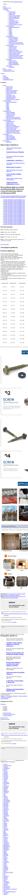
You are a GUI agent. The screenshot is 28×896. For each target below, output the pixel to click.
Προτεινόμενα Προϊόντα (12, 696)
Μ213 (10, 29)
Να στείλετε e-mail (5, 719)
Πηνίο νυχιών (12, 11)
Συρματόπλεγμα (13, 41)
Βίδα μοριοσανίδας (13, 63)
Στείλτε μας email (5, 244)
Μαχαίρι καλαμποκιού (14, 27)
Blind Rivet (11, 67)
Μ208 (10, 32)
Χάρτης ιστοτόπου (23, 696)
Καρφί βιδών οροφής (14, 22)
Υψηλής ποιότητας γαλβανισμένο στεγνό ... (13, 183)
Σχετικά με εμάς (7, 8)
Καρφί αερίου (12, 13)
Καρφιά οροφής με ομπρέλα (15, 24)
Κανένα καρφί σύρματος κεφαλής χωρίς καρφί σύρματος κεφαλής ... (13, 664)
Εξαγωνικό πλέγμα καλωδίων (16, 42)
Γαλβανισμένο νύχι (13, 23)
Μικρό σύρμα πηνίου (14, 50)
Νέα (4, 68)
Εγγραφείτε (3, 704)
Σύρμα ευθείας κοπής (14, 54)
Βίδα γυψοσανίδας (13, 62)
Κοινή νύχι (11, 19)
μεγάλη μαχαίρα (10, 26)
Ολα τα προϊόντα (4, 698)
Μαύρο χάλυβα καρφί (14, 17)
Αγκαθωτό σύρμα (13, 46)
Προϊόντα (5, 9)
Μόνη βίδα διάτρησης (8, 79)
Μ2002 (10, 35)
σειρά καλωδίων (10, 45)
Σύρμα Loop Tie (13, 49)
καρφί (7, 10)
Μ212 (10, 31)
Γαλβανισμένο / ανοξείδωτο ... (15, 160)
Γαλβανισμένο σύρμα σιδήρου (16, 58)
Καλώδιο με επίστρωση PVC (16, 51)
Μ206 (10, 33)
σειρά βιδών (9, 59)
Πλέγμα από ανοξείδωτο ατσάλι (16, 44)
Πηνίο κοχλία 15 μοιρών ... (14, 167)
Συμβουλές (3, 696)
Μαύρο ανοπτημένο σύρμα (15, 56)
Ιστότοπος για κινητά (6, 697)
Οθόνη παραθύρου (13, 37)
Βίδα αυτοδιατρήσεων (14, 64)
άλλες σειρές (9, 65)
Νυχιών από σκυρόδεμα (14, 15)
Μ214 (10, 28)
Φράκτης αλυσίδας (13, 38)
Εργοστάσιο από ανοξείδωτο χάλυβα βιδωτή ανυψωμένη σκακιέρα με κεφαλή (13, 594)
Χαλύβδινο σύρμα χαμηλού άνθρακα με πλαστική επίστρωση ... (14, 644)
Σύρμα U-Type (12, 47)
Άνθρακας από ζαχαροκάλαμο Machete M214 (15, 689)
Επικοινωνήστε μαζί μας (9, 71)
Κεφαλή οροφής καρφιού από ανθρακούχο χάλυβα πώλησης (15, 653)
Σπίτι (4, 6)
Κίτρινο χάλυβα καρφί (14, 18)
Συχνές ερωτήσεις (7, 69)
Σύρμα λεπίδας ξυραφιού (15, 53)
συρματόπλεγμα (10, 36)
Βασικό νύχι (12, 14)
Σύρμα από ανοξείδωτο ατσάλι (16, 55)
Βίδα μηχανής (12, 60)
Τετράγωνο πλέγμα (13, 40)
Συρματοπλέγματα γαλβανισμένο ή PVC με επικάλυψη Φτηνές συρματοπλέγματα (13, 597)
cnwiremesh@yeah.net (17, 1)
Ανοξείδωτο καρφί (13, 20)
